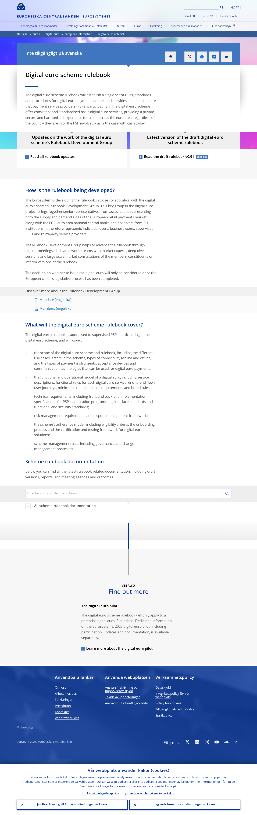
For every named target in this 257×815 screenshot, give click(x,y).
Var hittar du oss (67, 718)
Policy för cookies (168, 703)
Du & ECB (207, 16)
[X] (187, 742)
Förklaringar (64, 700)
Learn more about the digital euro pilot (119, 649)
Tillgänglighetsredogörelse (174, 709)
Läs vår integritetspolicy (103, 793)
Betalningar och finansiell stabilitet (86, 26)
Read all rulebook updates (52, 157)
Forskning (156, 26)
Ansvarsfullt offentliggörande (126, 703)
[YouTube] (216, 742)
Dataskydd (163, 687)
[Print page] (170, 57)
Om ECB (190, 16)
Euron (137, 26)
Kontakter (62, 712)
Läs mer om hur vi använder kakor (152, 793)
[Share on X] (189, 57)
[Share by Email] (226, 57)
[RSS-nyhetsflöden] (236, 742)
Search (222, 7)
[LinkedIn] (197, 742)
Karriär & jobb (228, 16)
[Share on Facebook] (202, 57)
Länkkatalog (26, 727)
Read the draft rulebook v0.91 (169, 157)
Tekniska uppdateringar (122, 697)
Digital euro (52, 34)
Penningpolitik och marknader (39, 26)
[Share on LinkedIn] (214, 57)
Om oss (60, 687)
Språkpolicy (163, 715)
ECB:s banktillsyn (221, 26)
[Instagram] (207, 742)
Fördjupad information (78, 34)
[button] (228, 7)
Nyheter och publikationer (186, 26)
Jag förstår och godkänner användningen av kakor (72, 804)
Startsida (22, 34)
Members (47, 309)
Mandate (47, 300)
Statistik (120, 26)
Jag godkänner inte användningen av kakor (185, 804)
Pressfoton (63, 706)
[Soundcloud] (226, 742)
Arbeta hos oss (66, 693)
